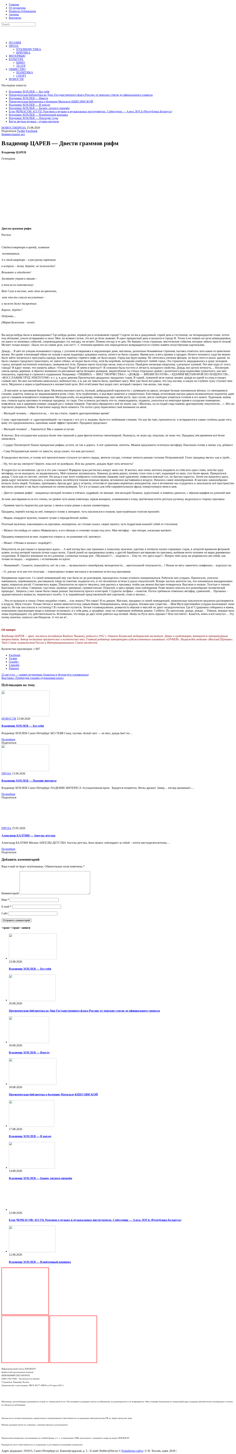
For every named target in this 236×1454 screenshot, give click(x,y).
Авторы (14, 14)
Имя (5, 899)
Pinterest (14, 668)
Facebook (31, 131)
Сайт (4, 913)
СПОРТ (21, 75)
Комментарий (10, 893)
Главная (14, 4)
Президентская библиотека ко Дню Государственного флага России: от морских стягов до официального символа (81, 94)
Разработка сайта (132, 1450)
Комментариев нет (13, 134)
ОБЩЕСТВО (17, 69)
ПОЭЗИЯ (15, 42)
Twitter (21, 131)
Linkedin (14, 665)
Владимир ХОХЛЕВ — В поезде (29, 104)
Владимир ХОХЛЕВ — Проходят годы (33, 118)
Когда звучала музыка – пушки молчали (34, 121)
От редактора (17, 7)
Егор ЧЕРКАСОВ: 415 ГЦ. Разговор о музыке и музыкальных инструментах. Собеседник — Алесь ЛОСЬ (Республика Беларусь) (90, 111)
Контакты (15, 17)
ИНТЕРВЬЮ (17, 55)
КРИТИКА (23, 52)
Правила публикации (22, 11)
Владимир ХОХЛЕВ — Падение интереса (28, 780)
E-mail (6, 906)
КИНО (20, 62)
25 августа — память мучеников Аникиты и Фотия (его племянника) (45, 674)
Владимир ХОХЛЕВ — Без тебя (29, 91)
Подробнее (8, 739)
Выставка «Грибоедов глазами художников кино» (32, 678)
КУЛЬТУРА (16, 59)
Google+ (14, 661)
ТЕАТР (20, 65)
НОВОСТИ (16, 79)
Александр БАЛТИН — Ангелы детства (28, 835)
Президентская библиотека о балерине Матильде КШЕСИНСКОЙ (51, 101)
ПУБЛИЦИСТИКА (28, 49)
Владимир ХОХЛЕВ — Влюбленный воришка (38, 114)
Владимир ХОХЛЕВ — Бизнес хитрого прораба (39, 108)
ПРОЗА (14, 45)
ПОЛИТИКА (24, 72)
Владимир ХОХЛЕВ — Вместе (28, 98)
